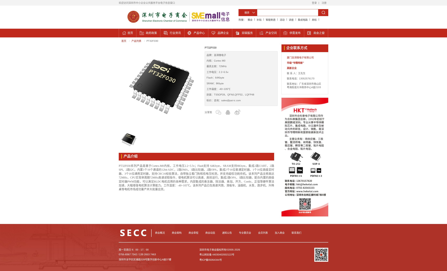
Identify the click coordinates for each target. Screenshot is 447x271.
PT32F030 (152, 41)
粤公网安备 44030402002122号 (216, 254)
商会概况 (160, 232)
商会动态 (210, 232)
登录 (314, 2)
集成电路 (303, 19)
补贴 (259, 19)
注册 (324, 2)
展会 (250, 19)
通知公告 (227, 232)
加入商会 (280, 232)
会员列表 (263, 232)
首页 (123, 41)
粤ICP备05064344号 (210, 259)
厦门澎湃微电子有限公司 (300, 57)
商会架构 (177, 232)
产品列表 (136, 41)
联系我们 (296, 232)
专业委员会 (245, 232)
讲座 (291, 19)
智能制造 (271, 19)
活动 (282, 19)
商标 (314, 19)
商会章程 (193, 232)
